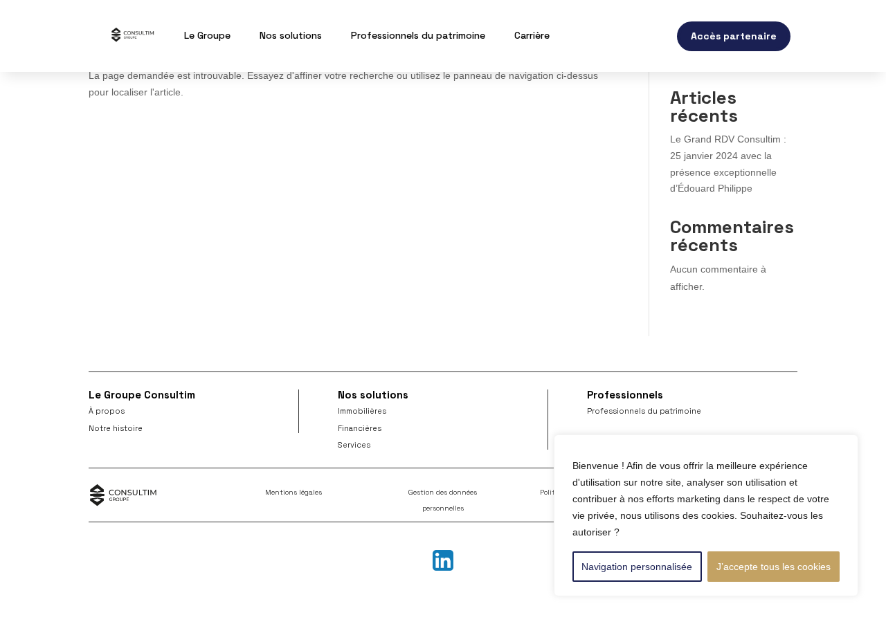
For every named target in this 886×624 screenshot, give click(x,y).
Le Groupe (207, 35)
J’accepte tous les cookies (773, 566)
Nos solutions (291, 35)
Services (354, 445)
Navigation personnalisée (636, 566)
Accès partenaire (734, 36)
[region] (706, 515)
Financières (359, 428)
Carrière (532, 35)
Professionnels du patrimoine (418, 35)
